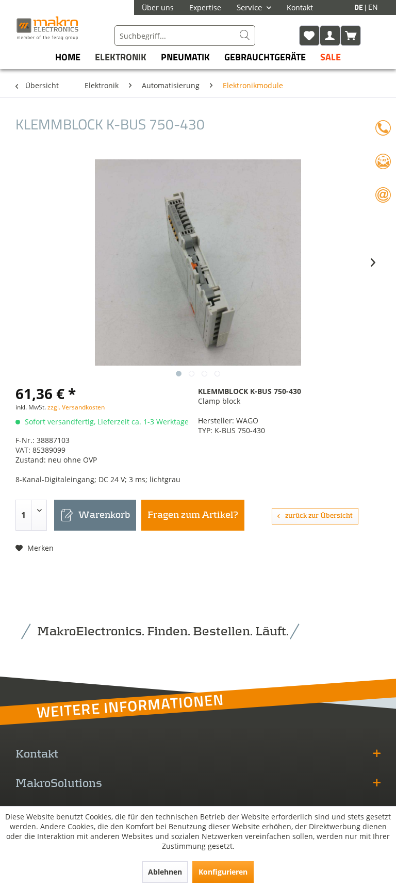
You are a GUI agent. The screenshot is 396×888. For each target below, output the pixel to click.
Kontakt (300, 7)
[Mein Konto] (330, 35)
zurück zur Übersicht (319, 516)
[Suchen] (245, 35)
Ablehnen (165, 872)
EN (373, 7)
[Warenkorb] (350, 35)
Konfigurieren (223, 872)
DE (359, 7)
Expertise (205, 7)
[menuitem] (184, 35)
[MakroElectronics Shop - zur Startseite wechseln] (47, 28)
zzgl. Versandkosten (76, 407)
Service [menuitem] (250, 7)
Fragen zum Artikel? (192, 515)
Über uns (158, 7)
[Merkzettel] (309, 35)
